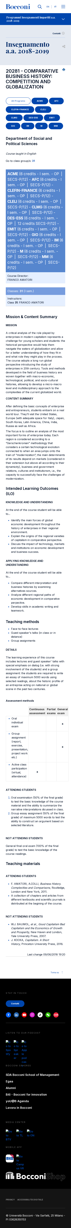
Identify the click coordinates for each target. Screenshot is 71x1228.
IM (27, 126)
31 (33, 161)
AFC (56, 101)
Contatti (57, 33)
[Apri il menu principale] (63, 6)
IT (55, 6)
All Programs (18, 101)
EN (48, 6)
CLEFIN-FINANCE (20, 109)
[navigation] (35, 19)
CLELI (43, 109)
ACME (40, 101)
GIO (13, 126)
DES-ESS (33, 117)
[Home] (18, 7)
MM (56, 126)
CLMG (14, 117)
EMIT (52, 117)
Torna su (55, 972)
